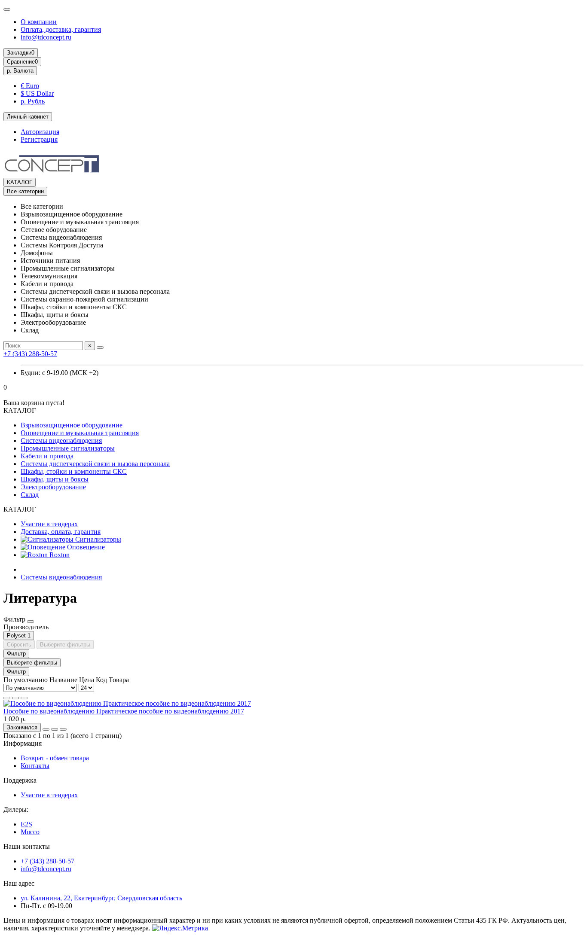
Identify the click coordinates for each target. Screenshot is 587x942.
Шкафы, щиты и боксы (55, 479)
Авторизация (40, 131)
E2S (26, 824)
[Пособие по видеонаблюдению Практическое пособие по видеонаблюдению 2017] (127, 703)
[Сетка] (6, 698)
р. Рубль (33, 101)
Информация (22, 743)
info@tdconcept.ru (46, 37)
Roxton (59, 554)
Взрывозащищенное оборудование (71, 425)
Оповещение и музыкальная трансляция (80, 432)
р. (20, 70)
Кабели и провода (47, 456)
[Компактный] (24, 698)
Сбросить (19, 644)
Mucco (30, 831)
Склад (30, 494)
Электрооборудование (53, 487)
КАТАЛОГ (19, 182)
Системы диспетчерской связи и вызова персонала (95, 463)
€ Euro (30, 85)
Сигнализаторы (97, 539)
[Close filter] (30, 621)
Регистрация (39, 139)
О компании (39, 21)
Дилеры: (15, 809)
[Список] (15, 698)
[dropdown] (6, 9)
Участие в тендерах (49, 523)
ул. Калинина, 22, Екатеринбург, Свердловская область (101, 898)
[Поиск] (100, 347)
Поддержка (20, 780)
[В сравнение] (63, 729)
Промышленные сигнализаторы (68, 448)
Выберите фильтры (65, 644)
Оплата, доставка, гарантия (61, 29)
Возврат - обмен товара (55, 758)
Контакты (35, 765)
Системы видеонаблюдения (61, 440)
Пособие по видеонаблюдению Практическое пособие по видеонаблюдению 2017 (123, 711)
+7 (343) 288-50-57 (30, 353)
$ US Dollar (37, 93)
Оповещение (85, 547)
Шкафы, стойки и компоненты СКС (74, 471)
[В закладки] (54, 729)
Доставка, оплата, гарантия (61, 531)
